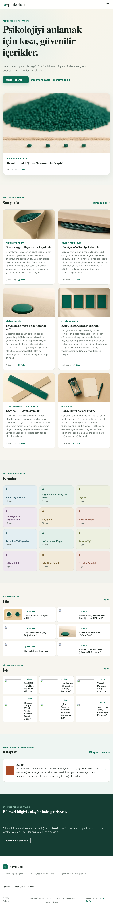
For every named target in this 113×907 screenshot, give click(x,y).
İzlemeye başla (61, 80)
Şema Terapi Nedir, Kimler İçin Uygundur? (102, 711)
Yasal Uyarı (20, 887)
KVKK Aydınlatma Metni (65, 898)
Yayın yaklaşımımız (17, 840)
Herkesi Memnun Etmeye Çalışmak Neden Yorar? (90, 651)
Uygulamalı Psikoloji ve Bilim (22, 407)
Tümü (107, 599)
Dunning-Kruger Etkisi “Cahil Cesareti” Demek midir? (28, 711)
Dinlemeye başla (40, 80)
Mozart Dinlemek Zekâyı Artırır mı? (102, 687)
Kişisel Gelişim (14, 321)
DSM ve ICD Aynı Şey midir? (23, 411)
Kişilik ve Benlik (70, 321)
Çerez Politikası (51, 902)
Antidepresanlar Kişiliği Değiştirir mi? (35, 634)
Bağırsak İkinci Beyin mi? (36, 650)
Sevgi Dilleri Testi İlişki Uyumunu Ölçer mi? (29, 687)
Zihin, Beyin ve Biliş (17, 159)
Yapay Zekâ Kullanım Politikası (41, 898)
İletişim (31, 887)
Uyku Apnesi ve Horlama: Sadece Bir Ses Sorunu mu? (66, 710)
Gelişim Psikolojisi (71, 243)
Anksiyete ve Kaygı (16, 243)
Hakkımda (7, 887)
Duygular (66, 407)
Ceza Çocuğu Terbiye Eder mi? (80, 247)
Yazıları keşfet (14, 80)
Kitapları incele (98, 752)
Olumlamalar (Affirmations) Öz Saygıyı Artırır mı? (67, 687)
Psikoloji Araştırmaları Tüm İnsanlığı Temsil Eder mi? (92, 617)
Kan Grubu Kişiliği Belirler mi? (80, 325)
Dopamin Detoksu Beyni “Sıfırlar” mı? (27, 327)
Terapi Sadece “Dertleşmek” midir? (37, 617)
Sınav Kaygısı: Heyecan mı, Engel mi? (28, 247)
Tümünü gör (100, 203)
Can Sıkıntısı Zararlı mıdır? (78, 411)
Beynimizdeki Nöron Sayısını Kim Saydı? (35, 163)
